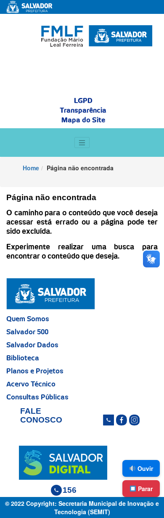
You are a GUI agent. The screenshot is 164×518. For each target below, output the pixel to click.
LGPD (83, 101)
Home (31, 168)
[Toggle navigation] (82, 142)
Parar (144, 488)
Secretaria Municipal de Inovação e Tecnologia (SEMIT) (106, 507)
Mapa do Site (83, 120)
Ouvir (144, 468)
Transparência (83, 110)
